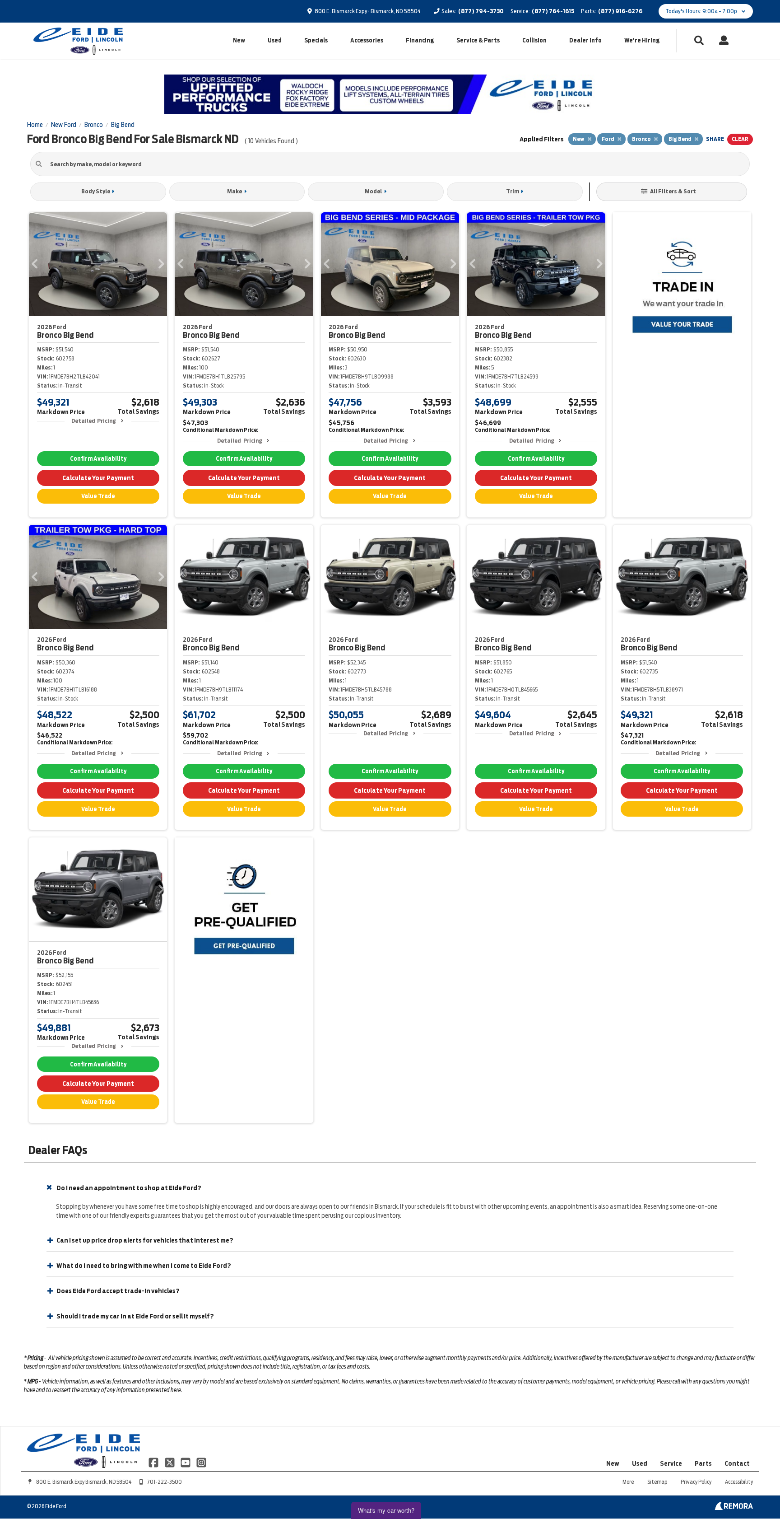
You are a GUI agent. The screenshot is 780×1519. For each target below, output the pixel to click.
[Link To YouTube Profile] (186, 1462)
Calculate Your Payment (98, 477)
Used (275, 40)
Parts (703, 1463)
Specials (316, 40)
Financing (420, 40)
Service (671, 1463)
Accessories (366, 40)
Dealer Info (585, 40)
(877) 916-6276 (620, 11)
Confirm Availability (98, 458)
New (239, 40)
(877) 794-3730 (481, 11)
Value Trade (98, 496)
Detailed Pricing (93, 420)
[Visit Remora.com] (734, 1507)
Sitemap (657, 1481)
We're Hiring (641, 40)
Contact (737, 1463)
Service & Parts (478, 40)
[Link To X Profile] (170, 1462)
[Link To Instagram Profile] (201, 1462)
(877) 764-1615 (553, 11)
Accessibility (739, 1481)
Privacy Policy (696, 1481)
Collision (534, 40)
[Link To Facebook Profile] (154, 1462)
